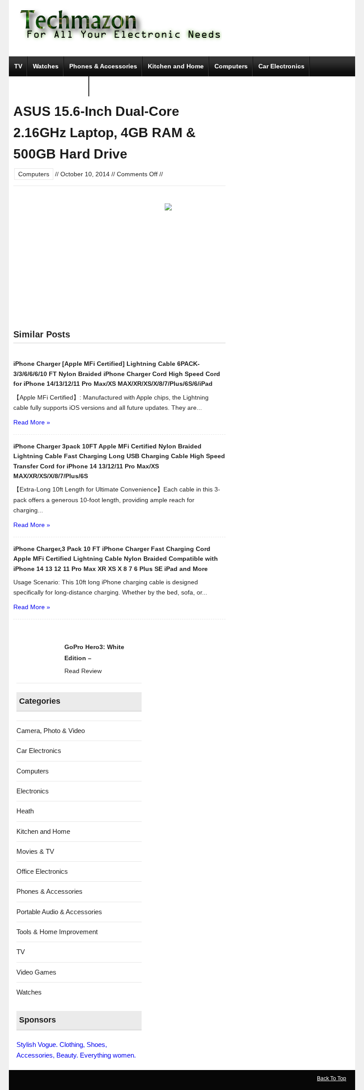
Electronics (32, 791)
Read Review (83, 670)
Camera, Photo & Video (49, 86)
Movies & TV (35, 851)
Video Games (36, 972)
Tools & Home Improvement (57, 931)
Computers (231, 66)
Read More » (31, 422)
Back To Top (331, 1078)
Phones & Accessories (103, 66)
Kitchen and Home (176, 66)
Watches (46, 66)
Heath (25, 811)
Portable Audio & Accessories (59, 912)
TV (18, 66)
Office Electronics (42, 871)
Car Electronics (281, 66)
